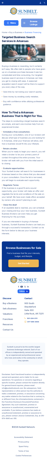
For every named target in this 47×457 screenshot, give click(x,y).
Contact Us (8, 329)
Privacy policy (23, 442)
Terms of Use (23, 451)
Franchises (8, 319)
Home (4, 32)
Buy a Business (15, 32)
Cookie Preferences (23, 456)
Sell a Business (10, 308)
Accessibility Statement (23, 437)
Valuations (7, 314)
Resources (8, 324)
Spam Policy (23, 446)
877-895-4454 (33, 322)
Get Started (23, 263)
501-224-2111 (32, 318)
